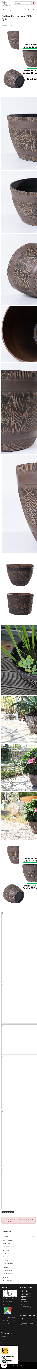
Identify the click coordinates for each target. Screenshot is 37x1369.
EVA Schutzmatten (8, 1240)
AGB (2, 1340)
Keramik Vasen (7, 1270)
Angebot (5, 1237)
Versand (29, 1361)
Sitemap (3, 1343)
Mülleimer (6, 1277)
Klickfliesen (6, 1250)
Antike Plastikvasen (7, 1212)
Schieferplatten (8, 1274)
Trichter (5, 1260)
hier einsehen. (27, 1325)
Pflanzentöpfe (7, 1280)
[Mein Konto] (34, 9)
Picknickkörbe (7, 1257)
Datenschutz (4, 1336)
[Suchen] (33, 3)
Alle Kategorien (9, 10)
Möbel (5, 1253)
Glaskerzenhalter (8, 1247)
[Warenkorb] (29, 9)
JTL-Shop (21, 1366)
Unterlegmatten (8, 1264)
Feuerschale (7, 1243)
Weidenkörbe (7, 1267)
